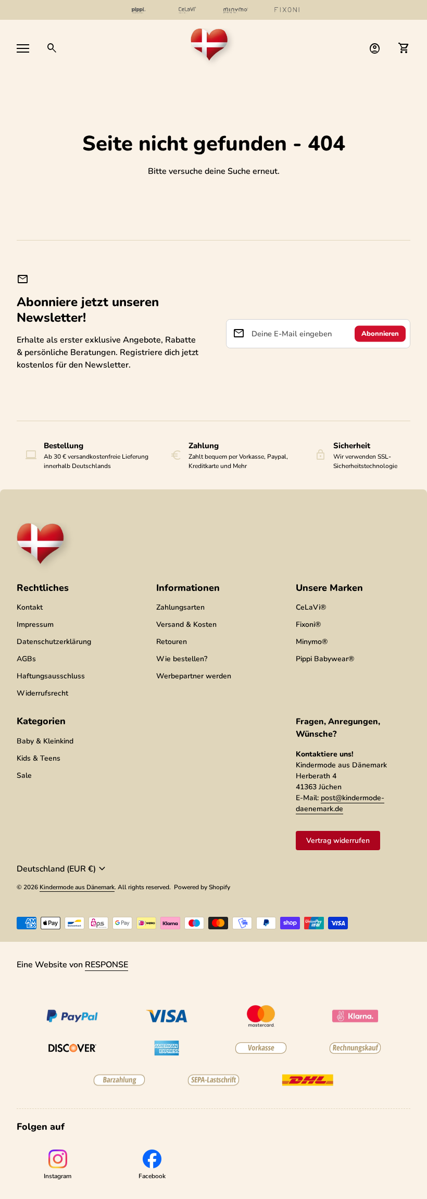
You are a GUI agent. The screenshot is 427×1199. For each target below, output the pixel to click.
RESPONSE (106, 964)
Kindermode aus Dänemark (77, 887)
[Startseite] (213, 47)
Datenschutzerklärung (54, 642)
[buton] (62, 869)
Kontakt (30, 607)
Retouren (171, 642)
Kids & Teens (38, 758)
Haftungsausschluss (51, 676)
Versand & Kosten (186, 624)
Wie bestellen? (181, 659)
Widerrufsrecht (42, 693)
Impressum (35, 624)
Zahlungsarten (180, 607)
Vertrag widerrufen (338, 840)
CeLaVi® (311, 607)
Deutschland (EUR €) (62, 869)
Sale (24, 775)
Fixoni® (308, 624)
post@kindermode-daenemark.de (340, 803)
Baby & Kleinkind (45, 741)
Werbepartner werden (193, 676)
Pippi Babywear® (325, 659)
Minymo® (312, 642)
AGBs (26, 659)
